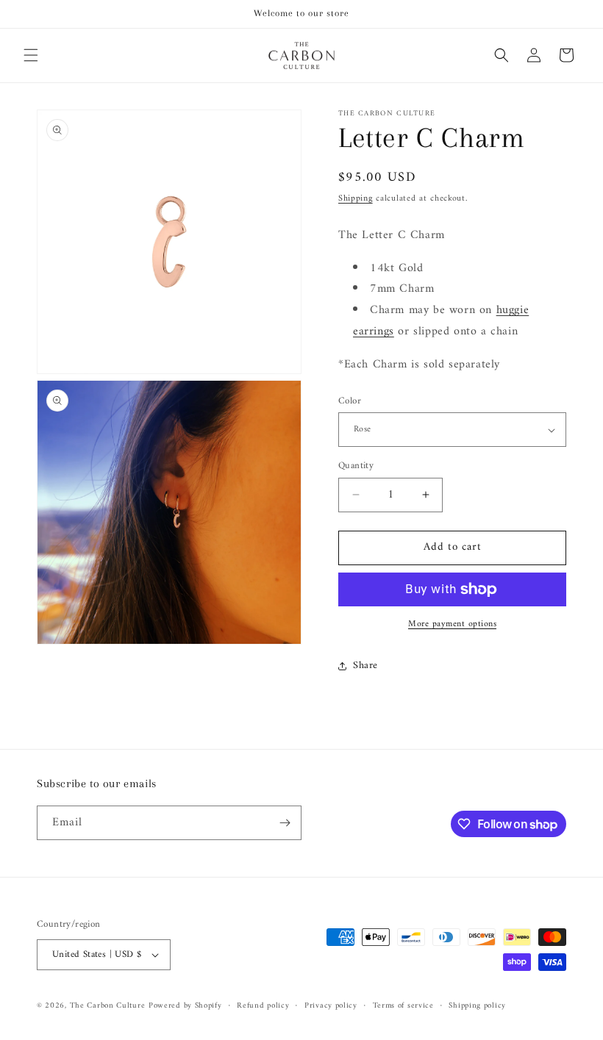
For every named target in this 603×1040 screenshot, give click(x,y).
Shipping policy (477, 1006)
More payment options (452, 624)
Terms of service (403, 1006)
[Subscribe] (284, 823)
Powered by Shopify (185, 1006)
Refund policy (263, 1006)
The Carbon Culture (108, 1006)
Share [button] (365, 665)
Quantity (356, 466)
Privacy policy (330, 1006)
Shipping (355, 199)
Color (349, 401)
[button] (31, 55)
